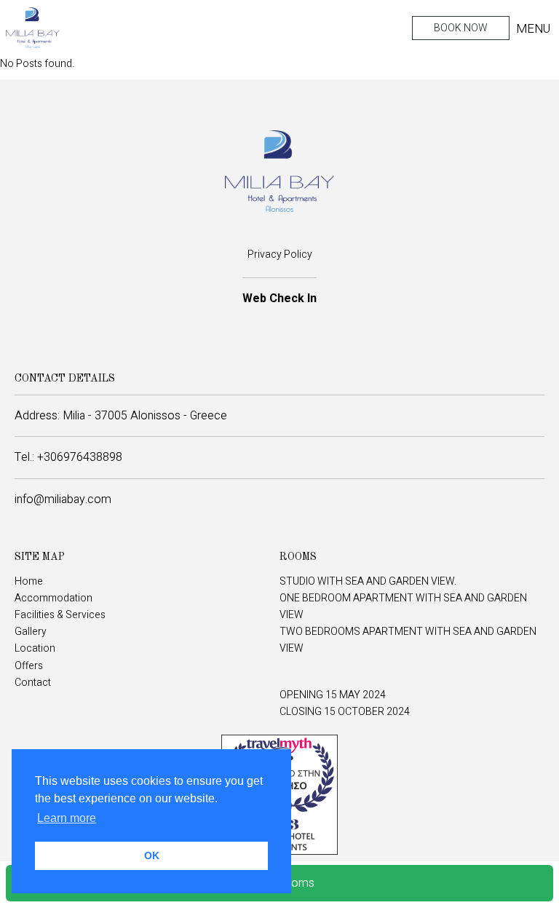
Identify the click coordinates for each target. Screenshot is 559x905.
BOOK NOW (461, 28)
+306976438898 (79, 457)
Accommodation (53, 598)
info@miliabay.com (63, 499)
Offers (29, 665)
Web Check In (279, 298)
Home (29, 581)
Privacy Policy (279, 254)
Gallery (31, 631)
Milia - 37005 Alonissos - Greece (145, 415)
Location (35, 648)
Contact (33, 682)
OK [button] (151, 855)
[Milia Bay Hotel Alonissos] (33, 27)
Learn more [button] (66, 818)
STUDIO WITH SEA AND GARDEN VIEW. (368, 581)
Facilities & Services (60, 615)
